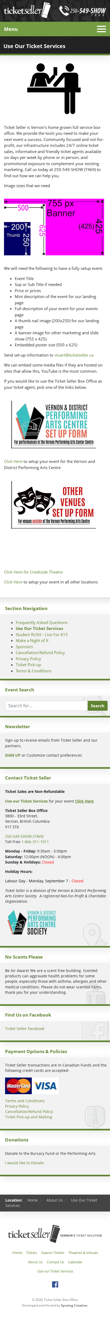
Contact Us (55, 1262)
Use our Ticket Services (55, 1271)
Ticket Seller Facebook (24, 1028)
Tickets (31, 1252)
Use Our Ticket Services (39, 628)
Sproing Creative (74, 1305)
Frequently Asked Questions (42, 622)
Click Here (13, 461)
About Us (54, 1200)
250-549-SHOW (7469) (24, 836)
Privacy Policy (28, 658)
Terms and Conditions (25, 1100)
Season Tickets (52, 1252)
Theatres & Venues (83, 1252)
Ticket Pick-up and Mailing (28, 1117)
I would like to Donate (24, 1163)
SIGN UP (13, 755)
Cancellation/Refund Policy (40, 652)
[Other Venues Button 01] (54, 505)
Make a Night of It (32, 640)
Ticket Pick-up (28, 664)
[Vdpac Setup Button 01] (54, 424)
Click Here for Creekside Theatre (33, 572)
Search (97, 705)
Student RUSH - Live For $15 (42, 634)
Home (33, 1200)
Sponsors (24, 646)
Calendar (75, 1262)
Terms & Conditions (34, 670)
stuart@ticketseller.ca (73, 355)
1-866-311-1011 (35, 841)
